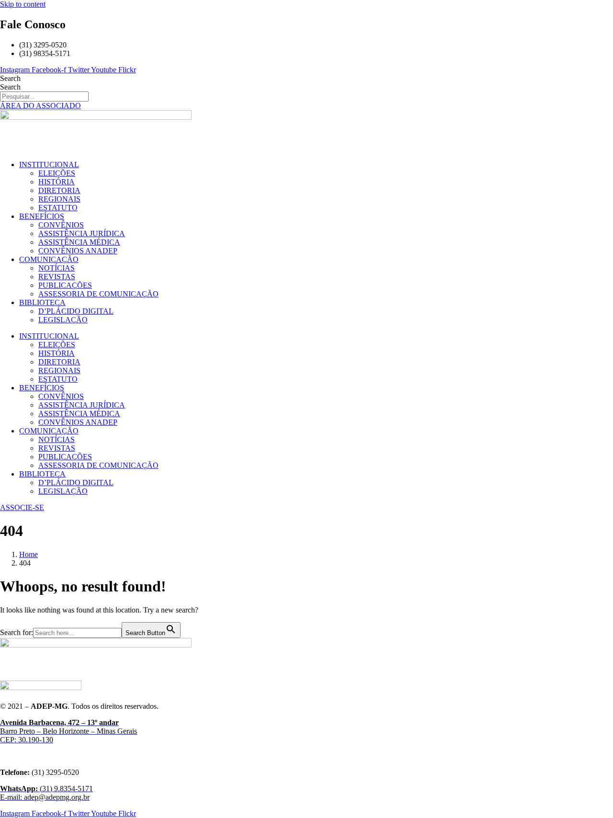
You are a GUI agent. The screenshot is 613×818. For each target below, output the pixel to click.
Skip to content (22, 4)
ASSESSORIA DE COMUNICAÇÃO (98, 294)
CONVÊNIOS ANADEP (77, 251)
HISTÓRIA (56, 182)
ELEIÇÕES (56, 173)
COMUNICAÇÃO (49, 259)
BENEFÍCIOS (41, 216)
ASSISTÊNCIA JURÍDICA (81, 233)
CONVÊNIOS (61, 225)
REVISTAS (56, 277)
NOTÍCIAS (56, 268)
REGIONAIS (59, 199)
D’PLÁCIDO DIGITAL (76, 311)
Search (10, 78)
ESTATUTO (58, 208)
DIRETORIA (59, 190)
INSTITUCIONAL (49, 164)
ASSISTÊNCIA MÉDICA (79, 242)
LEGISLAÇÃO (63, 320)
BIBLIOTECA (42, 302)
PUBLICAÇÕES (65, 285)
